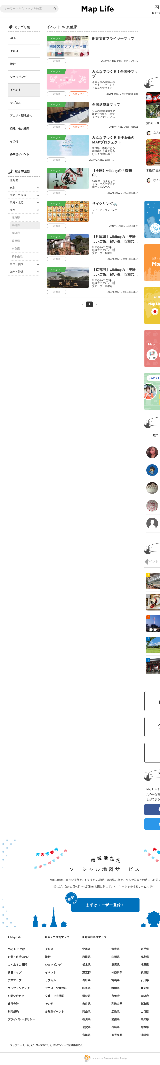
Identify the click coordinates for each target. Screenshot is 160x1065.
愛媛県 (115, 1019)
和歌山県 (17, 256)
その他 (14, 141)
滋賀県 (16, 217)
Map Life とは (16, 949)
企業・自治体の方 (19, 956)
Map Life (133, 93)
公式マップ (14, 980)
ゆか (135, 226)
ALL (13, 38)
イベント (15, 89)
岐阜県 (86, 988)
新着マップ (14, 972)
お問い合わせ (16, 995)
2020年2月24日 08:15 (118, 292)
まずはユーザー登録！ (98, 902)
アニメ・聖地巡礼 (21, 115)
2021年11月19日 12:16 (120, 226)
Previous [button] (146, 562)
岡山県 (86, 1011)
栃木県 (86, 964)
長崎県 (115, 1027)
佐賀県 (86, 1027)
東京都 (86, 972)
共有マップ (78, 93)
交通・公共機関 (19, 128)
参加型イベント (19, 154)
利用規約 (13, 1011)
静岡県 (115, 988)
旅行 (13, 64)
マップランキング (19, 988)
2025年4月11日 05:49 (117, 93)
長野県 (86, 980)
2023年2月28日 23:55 (99, 159)
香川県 (86, 1019)
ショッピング (18, 76)
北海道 (14, 180)
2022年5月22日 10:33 (118, 193)
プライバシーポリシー (21, 1019)
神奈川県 (116, 972)
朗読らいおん (131, 60)
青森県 (115, 949)
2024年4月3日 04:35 (119, 126)
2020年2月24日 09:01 (118, 259)
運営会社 (13, 1003)
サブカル (15, 102)
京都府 (16, 225)
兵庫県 (16, 240)
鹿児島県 (116, 1035)
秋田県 (86, 956)
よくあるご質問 (17, 964)
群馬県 (115, 964)
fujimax (134, 126)
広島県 (115, 1011)
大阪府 (16, 233)
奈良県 (16, 248)
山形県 (115, 956)
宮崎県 (86, 1035)
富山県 (115, 980)
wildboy (134, 193)
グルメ (14, 51)
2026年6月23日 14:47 (111, 60)
